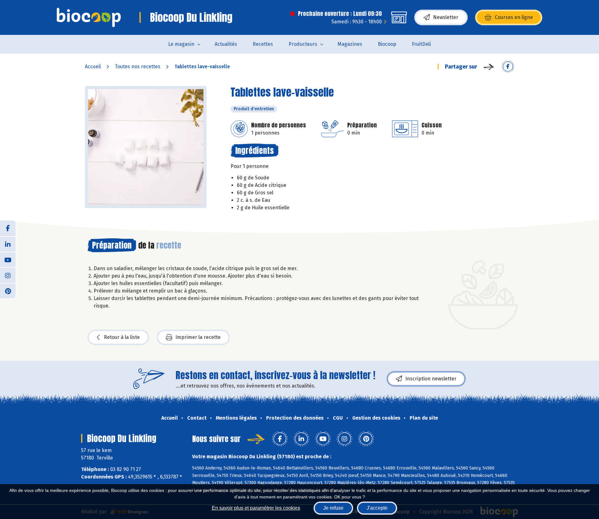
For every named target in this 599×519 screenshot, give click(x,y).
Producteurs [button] (303, 44)
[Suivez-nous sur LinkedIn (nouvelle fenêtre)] (8, 244)
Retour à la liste (122, 337)
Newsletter (445, 17)
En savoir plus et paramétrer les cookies (256, 508)
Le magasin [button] (181, 44)
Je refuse (333, 508)
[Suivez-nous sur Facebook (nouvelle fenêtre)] (8, 228)
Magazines (350, 44)
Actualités (226, 44)
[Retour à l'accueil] (89, 17)
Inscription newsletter (430, 379)
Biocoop (387, 44)
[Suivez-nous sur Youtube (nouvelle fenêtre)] (8, 259)
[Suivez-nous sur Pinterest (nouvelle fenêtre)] (8, 290)
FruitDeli (421, 44)
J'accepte (377, 508)
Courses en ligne (514, 17)
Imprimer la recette (198, 337)
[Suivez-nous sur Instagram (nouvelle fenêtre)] (8, 275)
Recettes (263, 44)
